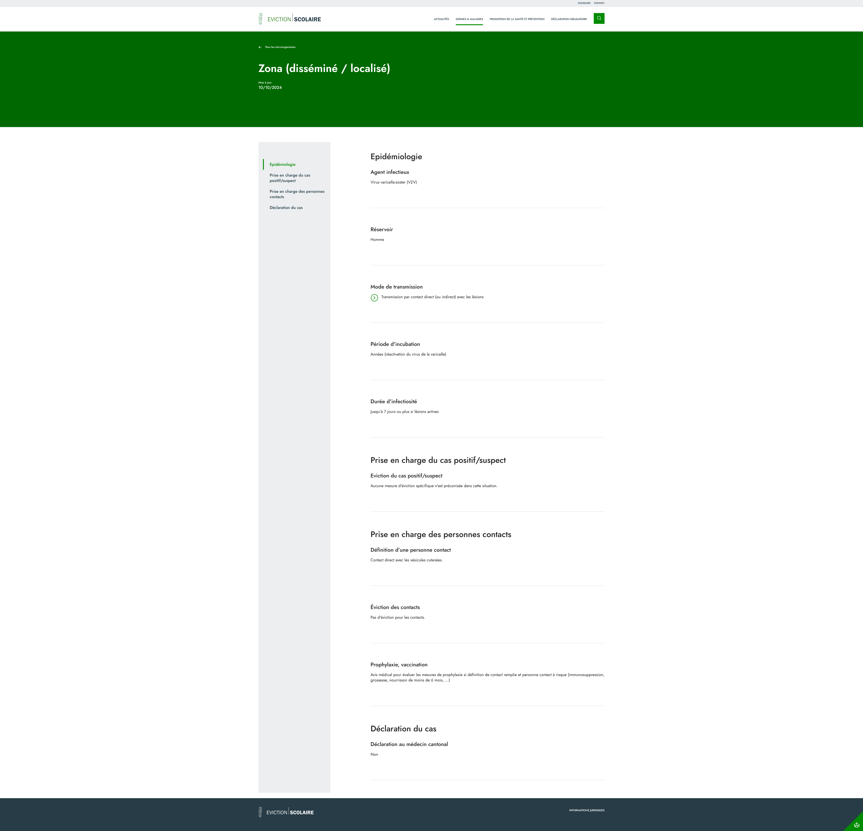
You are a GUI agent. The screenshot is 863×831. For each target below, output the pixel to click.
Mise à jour (265, 83)
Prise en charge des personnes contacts (297, 194)
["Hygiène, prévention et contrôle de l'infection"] (289, 19)
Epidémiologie (283, 164)
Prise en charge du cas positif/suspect (290, 178)
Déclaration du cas (286, 208)
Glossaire (584, 3)
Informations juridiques (587, 810)
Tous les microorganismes (280, 47)
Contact (599, 3)
